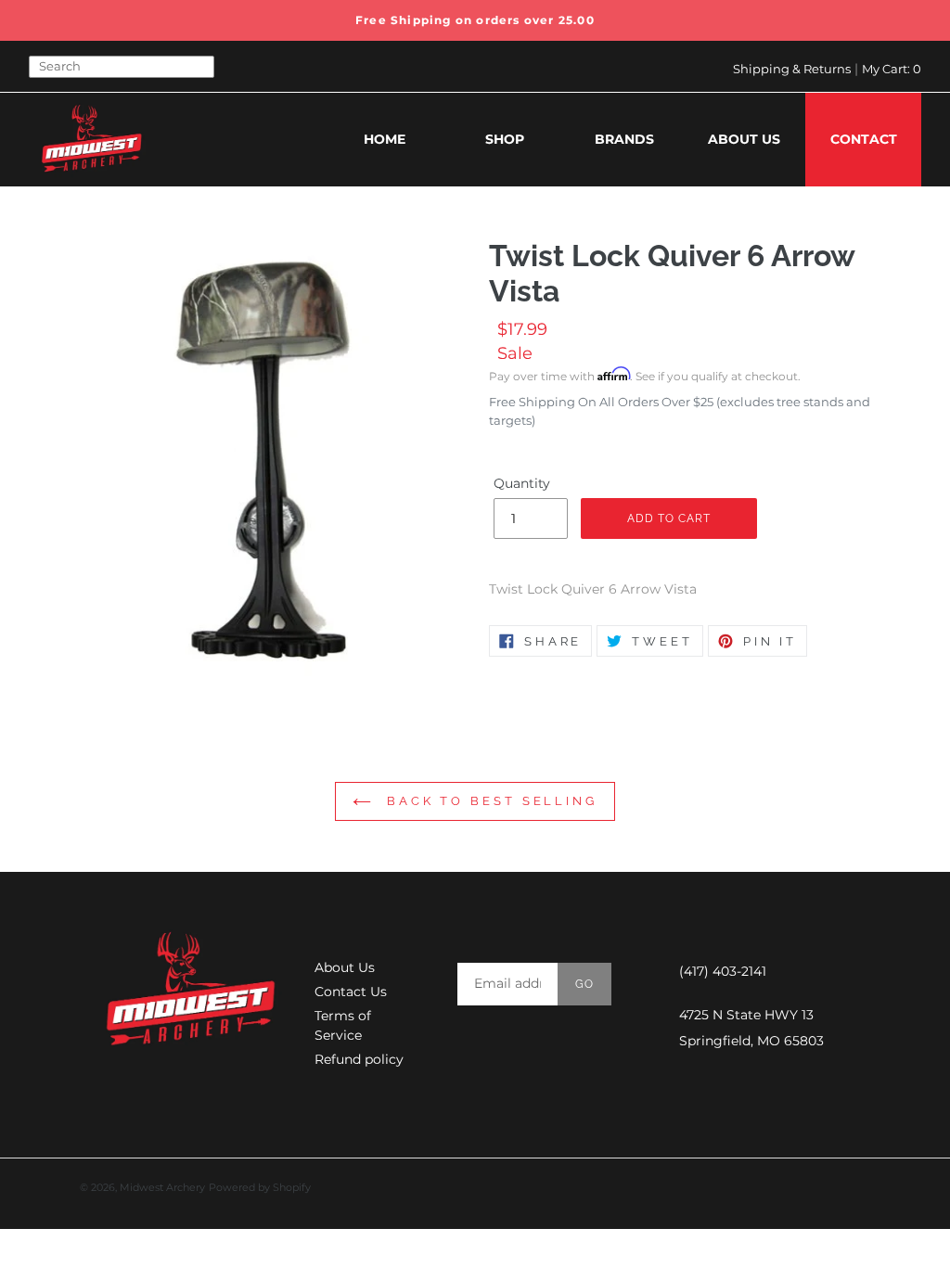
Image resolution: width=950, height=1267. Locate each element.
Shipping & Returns (792, 68)
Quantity (522, 483)
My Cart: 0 (891, 68)
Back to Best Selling (488, 801)
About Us (345, 967)
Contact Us (351, 991)
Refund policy (359, 1059)
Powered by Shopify (260, 1187)
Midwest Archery (162, 1187)
